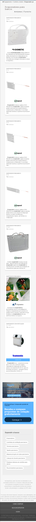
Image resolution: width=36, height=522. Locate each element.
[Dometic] (18, 49)
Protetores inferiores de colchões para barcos (17, 463)
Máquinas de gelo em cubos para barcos (18, 454)
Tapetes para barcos (12, 450)
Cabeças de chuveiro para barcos (16, 458)
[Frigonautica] (18, 303)
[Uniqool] (18, 100)
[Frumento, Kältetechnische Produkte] (18, 355)
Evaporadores (10, 438)
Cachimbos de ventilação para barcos (17, 442)
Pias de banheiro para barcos (15, 468)
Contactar (18, 359)
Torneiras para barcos (12, 446)
